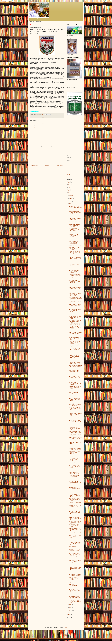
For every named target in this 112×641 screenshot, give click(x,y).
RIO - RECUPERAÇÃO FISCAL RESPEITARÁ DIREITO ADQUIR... (74, 525)
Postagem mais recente (34, 165)
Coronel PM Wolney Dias (44, 116)
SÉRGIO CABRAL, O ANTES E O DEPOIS (75, 443)
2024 (69, 184)
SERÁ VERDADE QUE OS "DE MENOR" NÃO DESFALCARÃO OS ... (75, 532)
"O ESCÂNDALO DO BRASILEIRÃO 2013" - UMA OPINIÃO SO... (74, 281)
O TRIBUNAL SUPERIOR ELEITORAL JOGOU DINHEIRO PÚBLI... (75, 478)
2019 (69, 190)
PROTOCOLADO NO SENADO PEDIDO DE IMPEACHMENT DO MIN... (75, 399)
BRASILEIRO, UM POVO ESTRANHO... (73, 393)
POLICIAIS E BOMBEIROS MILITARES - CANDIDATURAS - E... (75, 216)
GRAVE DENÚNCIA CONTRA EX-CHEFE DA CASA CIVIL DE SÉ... (75, 522)
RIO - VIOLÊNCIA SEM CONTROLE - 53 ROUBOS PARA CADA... (75, 254)
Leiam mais (44, 108)
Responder (35, 127)
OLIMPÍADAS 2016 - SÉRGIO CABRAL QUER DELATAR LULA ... (74, 314)
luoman (58, 627)
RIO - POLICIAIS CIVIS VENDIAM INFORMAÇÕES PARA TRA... (74, 235)
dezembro (71, 195)
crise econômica (51, 116)
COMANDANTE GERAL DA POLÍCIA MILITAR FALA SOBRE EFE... (74, 262)
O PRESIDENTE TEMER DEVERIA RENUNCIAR (74, 473)
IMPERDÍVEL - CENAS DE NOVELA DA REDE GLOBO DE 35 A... (75, 518)
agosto (70, 201)
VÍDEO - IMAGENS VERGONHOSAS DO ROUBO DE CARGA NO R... (74, 446)
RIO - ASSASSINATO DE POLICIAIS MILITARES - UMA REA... (75, 374)
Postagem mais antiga (59, 165)
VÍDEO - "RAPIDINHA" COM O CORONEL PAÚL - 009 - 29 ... (75, 219)
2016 (69, 612)
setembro (71, 200)
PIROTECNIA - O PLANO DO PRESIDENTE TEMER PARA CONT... (74, 540)
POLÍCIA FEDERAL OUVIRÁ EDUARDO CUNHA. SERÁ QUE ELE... (75, 421)
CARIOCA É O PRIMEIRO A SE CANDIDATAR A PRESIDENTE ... (75, 502)
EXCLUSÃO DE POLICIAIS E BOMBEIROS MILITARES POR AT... (75, 482)
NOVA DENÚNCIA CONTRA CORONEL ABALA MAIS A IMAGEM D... (74, 495)
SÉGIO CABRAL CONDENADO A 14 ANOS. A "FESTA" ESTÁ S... (75, 432)
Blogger (66, 627)
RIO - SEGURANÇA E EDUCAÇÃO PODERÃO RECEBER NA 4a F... (75, 440)
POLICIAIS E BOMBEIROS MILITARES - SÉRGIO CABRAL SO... (75, 597)
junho (70, 204)
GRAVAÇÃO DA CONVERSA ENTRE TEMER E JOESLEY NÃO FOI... (74, 285)
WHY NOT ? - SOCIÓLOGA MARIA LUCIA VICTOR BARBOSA (74, 557)
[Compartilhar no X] (47, 114)
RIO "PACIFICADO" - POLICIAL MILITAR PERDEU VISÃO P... (75, 390)
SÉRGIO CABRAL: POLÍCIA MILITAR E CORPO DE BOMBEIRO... (74, 248)
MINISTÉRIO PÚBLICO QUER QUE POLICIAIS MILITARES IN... (75, 301)
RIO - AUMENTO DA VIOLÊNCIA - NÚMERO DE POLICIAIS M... (75, 575)
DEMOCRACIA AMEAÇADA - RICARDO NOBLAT (74, 209)
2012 (69, 619)
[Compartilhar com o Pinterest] (50, 114)
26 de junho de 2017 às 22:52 (41, 123)
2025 (69, 182)
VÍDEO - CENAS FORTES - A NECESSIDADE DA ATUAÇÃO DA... (75, 529)
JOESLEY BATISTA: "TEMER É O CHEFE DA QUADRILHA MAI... (75, 377)
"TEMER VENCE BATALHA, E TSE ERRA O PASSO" (74, 476)
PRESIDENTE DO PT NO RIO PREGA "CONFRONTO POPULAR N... (74, 225)
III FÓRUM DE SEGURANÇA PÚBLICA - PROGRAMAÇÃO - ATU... (75, 222)
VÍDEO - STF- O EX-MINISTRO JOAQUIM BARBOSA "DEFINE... (74, 452)
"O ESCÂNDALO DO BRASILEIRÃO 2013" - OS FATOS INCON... (74, 229)
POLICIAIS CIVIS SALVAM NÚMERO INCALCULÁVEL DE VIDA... (75, 581)
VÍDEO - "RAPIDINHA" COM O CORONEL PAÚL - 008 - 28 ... (75, 232)
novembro (71, 196)
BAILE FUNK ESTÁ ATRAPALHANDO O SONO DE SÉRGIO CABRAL (75, 547)
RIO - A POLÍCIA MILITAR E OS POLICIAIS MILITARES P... (75, 411)
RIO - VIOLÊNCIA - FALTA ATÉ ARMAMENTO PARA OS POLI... (75, 321)
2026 (69, 181)
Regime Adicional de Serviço (47, 117)
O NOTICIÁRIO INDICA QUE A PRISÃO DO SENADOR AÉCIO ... (75, 418)
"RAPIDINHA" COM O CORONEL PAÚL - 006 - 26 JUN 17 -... (75, 252)
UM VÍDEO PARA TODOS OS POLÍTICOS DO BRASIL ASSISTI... (74, 459)
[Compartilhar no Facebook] (49, 114)
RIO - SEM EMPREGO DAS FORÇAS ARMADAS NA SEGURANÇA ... (74, 271)
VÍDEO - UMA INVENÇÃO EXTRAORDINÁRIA (74, 585)
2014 (69, 615)
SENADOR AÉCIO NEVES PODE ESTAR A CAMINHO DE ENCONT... (75, 561)
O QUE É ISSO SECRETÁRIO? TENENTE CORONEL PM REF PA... (75, 408)
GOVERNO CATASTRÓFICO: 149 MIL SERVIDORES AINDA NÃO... (75, 338)
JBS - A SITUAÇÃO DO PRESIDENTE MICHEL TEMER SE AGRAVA (75, 383)
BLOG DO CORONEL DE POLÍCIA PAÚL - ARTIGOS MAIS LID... (75, 366)
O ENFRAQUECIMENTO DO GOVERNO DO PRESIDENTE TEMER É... (75, 327)
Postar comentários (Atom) (37, 167)
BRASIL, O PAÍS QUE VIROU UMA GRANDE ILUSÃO (74, 371)
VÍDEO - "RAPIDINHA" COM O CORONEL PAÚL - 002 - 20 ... (75, 336)
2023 (69, 185)
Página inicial (47, 165)
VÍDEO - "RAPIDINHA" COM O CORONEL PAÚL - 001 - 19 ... (75, 363)
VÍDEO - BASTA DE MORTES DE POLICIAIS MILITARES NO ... (75, 587)
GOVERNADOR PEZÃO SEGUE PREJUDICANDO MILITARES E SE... (75, 594)
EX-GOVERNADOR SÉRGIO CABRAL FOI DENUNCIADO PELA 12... (74, 212)
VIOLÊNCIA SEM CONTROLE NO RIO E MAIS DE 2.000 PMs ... (75, 438)
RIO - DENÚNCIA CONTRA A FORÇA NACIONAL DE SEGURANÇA (74, 509)
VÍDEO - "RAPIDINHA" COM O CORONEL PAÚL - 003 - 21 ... (75, 324)
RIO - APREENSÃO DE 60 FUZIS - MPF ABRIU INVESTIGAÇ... (75, 515)
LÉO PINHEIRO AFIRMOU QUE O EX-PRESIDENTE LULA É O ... (75, 330)
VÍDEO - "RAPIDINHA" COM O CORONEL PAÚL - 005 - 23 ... (75, 288)
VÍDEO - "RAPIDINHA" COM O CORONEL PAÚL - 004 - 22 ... (75, 305)
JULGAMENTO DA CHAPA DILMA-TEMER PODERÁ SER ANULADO (75, 434)
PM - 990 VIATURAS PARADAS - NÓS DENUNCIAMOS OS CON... (75, 360)
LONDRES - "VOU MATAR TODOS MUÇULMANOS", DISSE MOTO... (74, 356)
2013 (69, 617)
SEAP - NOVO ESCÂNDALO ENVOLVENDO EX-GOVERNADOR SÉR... (74, 242)
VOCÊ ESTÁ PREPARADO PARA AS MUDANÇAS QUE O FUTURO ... (75, 352)
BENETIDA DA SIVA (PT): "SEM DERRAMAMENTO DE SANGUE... (75, 565)
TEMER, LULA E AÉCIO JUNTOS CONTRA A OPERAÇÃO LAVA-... (75, 387)
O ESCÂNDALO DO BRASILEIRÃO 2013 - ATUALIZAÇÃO (73, 462)
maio (70, 604)
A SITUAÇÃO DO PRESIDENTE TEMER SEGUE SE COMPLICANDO (75, 294)
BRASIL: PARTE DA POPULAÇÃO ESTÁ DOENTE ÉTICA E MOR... (75, 536)
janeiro (70, 610)
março (70, 607)
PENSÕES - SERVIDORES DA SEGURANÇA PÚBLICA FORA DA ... (75, 512)
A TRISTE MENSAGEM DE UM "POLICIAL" (74, 485)
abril (70, 605)
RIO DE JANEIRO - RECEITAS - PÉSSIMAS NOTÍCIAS (75, 506)
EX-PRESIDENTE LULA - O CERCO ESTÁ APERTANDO (74, 307)
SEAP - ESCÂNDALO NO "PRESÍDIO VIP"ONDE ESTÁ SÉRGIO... (75, 277)
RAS (41, 117)
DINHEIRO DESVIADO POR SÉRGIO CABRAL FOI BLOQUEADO (74, 578)
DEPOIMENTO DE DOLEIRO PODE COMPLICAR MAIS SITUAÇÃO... (74, 396)
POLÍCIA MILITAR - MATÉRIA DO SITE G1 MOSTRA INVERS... (74, 342)
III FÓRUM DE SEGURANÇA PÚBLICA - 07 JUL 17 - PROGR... (74, 380)
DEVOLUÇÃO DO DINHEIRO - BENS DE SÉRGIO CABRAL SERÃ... (74, 239)
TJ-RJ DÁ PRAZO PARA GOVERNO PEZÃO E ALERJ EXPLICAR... (74, 572)
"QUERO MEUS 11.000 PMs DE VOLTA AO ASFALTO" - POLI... (75, 275)
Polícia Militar (38, 117)
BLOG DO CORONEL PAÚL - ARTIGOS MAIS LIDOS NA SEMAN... (74, 268)
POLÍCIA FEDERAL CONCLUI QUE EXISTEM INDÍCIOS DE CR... (75, 349)
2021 (69, 189)
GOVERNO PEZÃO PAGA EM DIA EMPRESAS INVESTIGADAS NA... (75, 543)
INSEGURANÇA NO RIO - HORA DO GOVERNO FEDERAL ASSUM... (75, 550)
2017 (69, 193)
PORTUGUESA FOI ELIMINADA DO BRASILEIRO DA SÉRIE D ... (75, 258)
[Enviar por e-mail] (45, 114)
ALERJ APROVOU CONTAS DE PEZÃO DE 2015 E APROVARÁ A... (75, 488)
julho (70, 203)
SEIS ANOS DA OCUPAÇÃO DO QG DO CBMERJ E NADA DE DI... (75, 568)
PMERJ (35, 117)
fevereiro (71, 609)
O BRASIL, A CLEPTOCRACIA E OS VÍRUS (75, 368)
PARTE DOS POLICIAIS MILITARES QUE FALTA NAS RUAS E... (75, 455)
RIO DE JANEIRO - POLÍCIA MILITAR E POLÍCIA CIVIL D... (75, 207)
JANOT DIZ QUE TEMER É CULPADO (74, 265)
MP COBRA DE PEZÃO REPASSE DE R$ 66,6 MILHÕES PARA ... (75, 403)
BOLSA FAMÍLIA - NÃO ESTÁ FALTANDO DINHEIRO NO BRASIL (74, 499)
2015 (69, 614)
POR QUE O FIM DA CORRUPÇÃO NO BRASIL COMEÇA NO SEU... (75, 414)
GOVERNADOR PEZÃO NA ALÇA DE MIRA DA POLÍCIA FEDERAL (75, 317)
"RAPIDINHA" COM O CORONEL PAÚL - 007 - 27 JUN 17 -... (75, 246)
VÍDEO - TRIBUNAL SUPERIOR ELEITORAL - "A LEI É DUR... (75, 449)
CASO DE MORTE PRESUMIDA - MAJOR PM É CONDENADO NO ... (75, 298)
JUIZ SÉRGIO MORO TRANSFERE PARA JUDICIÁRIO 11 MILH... (75, 405)
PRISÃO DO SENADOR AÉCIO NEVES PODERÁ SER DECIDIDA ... (74, 345)
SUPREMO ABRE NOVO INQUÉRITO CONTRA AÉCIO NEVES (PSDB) (75, 291)
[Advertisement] (47, 155)
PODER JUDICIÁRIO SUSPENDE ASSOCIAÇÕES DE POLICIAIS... (75, 310)
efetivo (55, 116)
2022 (69, 187)
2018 (69, 192)
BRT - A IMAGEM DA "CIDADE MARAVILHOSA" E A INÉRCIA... (75, 492)
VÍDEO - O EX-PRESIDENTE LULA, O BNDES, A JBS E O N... (74, 470)
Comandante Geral (37, 116)
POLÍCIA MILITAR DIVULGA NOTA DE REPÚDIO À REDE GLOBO (75, 590)
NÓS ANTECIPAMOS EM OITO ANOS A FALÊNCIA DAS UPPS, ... (75, 425)
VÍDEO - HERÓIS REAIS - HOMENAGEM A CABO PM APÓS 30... (74, 428)
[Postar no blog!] (46, 114)
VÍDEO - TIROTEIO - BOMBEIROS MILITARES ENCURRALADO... (75, 333)
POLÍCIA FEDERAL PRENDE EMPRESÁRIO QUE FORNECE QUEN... (75, 601)
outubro (70, 198)
